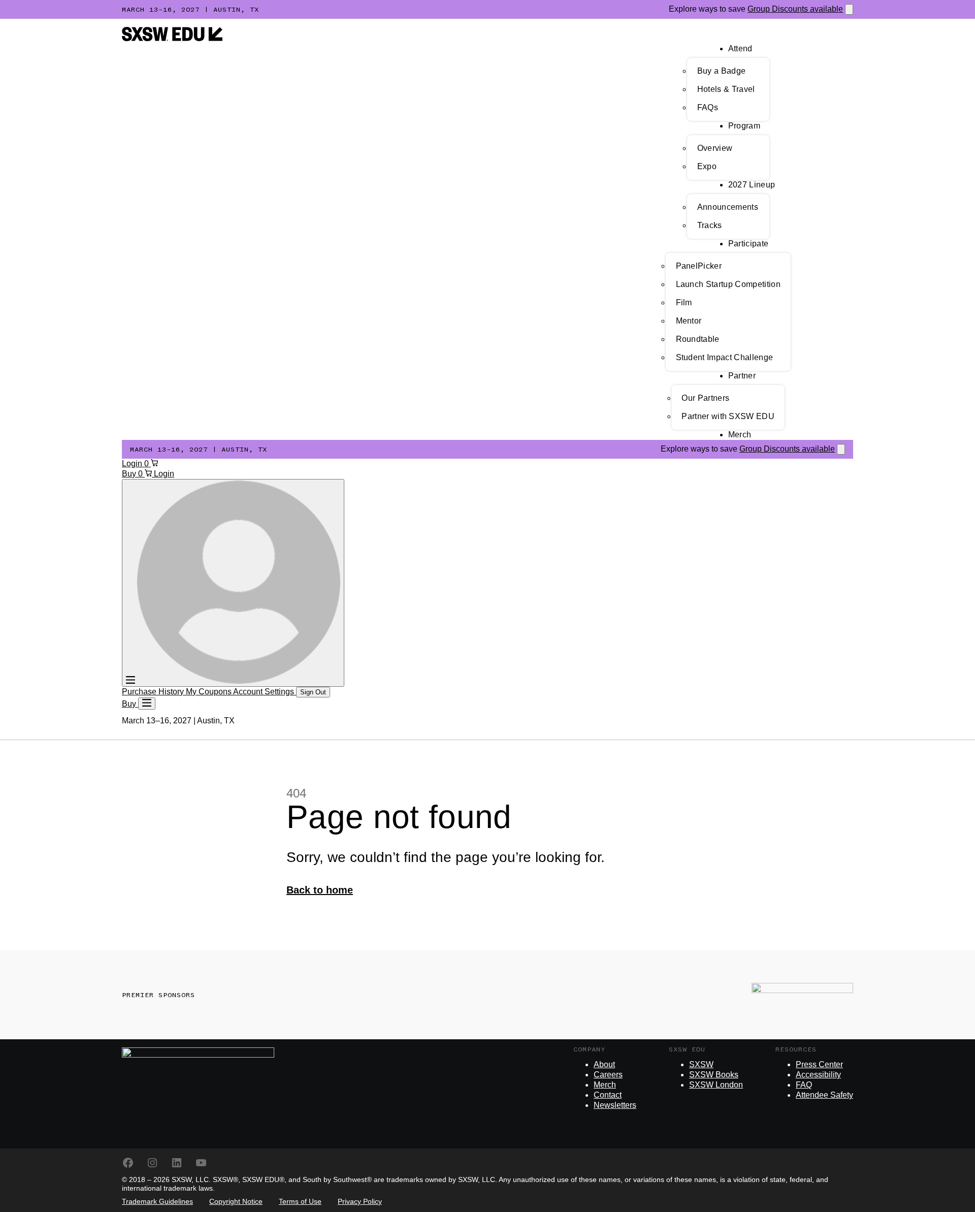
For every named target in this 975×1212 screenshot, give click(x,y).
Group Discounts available (795, 9)
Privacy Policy (360, 1201)
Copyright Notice (236, 1201)
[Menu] (146, 703)
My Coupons (209, 691)
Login (133, 463)
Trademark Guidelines (157, 1201)
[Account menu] (233, 583)
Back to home (319, 890)
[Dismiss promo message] (849, 9)
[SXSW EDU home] (172, 38)
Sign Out (313, 692)
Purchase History (154, 691)
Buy (130, 473)
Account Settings (264, 691)
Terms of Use (300, 1201)
